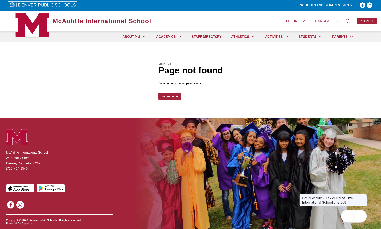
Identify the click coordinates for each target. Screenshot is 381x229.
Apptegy (27, 223)
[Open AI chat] (360, 216)
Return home (169, 96)
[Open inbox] (347, 216)
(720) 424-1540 (17, 168)
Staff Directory (207, 36)
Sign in (367, 21)
